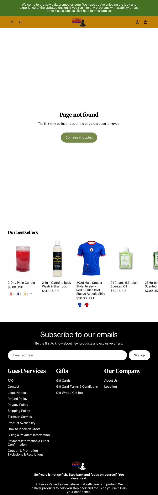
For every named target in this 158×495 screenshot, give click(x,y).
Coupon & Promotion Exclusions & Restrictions (25, 452)
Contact (13, 386)
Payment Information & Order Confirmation (28, 442)
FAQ (10, 380)
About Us (111, 380)
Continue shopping (79, 137)
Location (110, 386)
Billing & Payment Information (29, 435)
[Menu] (12, 22)
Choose (35, 272)
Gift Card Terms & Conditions (77, 386)
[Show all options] (31, 293)
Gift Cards (63, 380)
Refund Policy (18, 399)
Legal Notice (17, 393)
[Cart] (145, 22)
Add (138, 272)
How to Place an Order (24, 429)
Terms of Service (20, 417)
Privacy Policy (18, 405)
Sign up (139, 355)
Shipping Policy (19, 411)
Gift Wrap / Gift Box (70, 393)
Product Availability (21, 423)
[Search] (20, 22)
